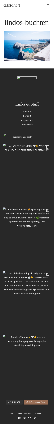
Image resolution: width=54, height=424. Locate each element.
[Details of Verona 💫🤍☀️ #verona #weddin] (27, 366)
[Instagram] (19, 417)
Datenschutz (27, 124)
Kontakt (27, 116)
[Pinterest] (24, 417)
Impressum (27, 120)
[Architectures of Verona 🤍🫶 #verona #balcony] (27, 175)
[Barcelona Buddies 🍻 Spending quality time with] (27, 238)
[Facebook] (29, 417)
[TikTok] (34, 417)
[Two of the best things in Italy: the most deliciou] (27, 302)
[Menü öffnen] (48, 5)
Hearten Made (39, 413)
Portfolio (27, 111)
